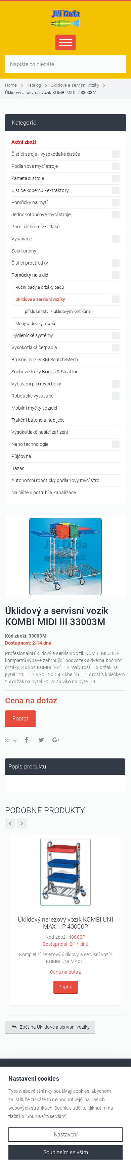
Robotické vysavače (32, 396)
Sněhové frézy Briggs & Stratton (45, 371)
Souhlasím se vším (65, 1152)
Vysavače (21, 238)
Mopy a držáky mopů (35, 323)
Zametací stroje (27, 178)
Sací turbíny (23, 250)
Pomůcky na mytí (29, 202)
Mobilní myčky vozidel (34, 408)
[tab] (65, 766)
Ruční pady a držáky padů (39, 287)
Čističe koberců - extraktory (40, 190)
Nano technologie (30, 444)
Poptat (20, 718)
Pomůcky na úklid (30, 275)
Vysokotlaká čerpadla (34, 347)
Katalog (34, 85)
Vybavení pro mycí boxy (36, 383)
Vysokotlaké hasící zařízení (39, 432)
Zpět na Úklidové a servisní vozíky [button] (55, 1027)
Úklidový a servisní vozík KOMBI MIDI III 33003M (50, 92)
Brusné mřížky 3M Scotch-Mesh (44, 359)
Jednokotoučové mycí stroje (41, 214)
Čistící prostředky (29, 263)
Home (11, 85)
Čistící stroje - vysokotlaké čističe (45, 154)
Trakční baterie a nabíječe (38, 420)
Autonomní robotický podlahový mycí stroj (55, 480)
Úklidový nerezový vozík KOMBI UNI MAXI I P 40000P (65, 923)
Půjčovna (21, 456)
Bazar (17, 468)
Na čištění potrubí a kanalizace (43, 492)
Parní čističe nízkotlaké (35, 226)
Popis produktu (27, 766)
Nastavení (66, 1134)
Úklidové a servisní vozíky (75, 85)
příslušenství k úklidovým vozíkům (57, 311)
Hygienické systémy (32, 335)
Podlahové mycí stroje (34, 166)
